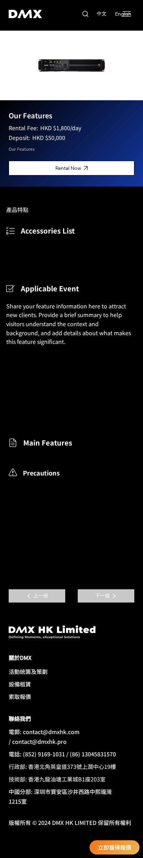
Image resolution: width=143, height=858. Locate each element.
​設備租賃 (20, 684)
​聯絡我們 (20, 718)
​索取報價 (20, 696)
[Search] (85, 14)
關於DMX (20, 657)
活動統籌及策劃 (28, 671)
